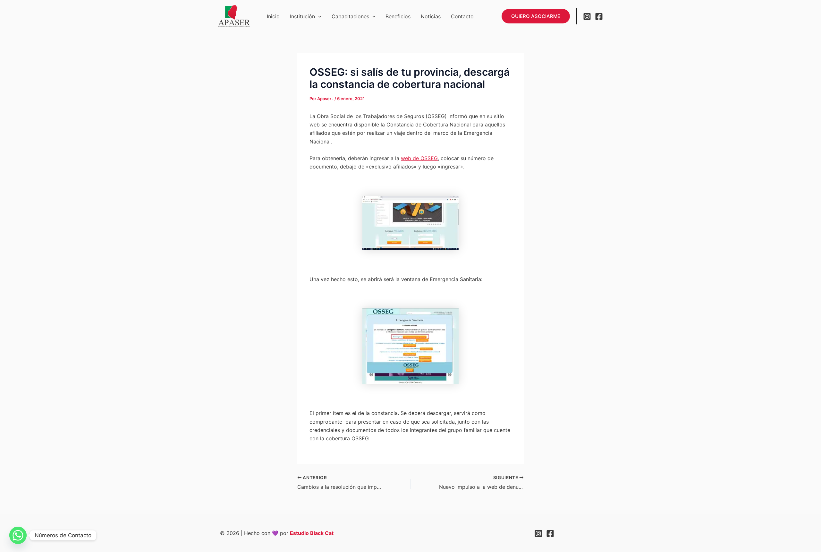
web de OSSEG (419, 158)
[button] (318, 16)
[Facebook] (599, 17)
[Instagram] (587, 17)
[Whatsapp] (18, 535)
